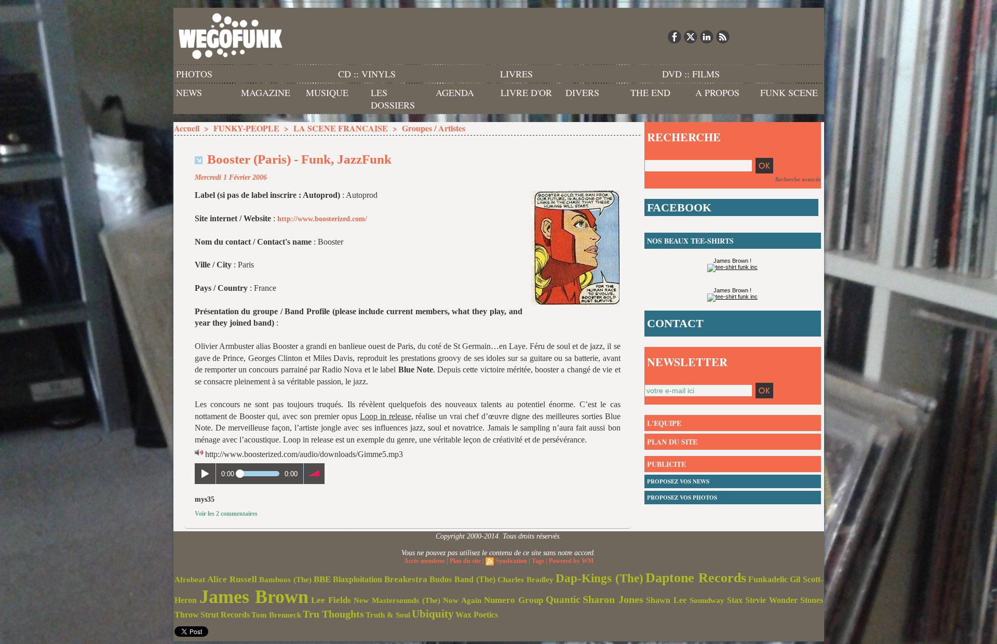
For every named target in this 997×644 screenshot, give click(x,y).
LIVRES (516, 74)
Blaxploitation (357, 579)
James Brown (253, 596)
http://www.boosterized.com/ (322, 219)
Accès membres (424, 561)
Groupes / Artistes (433, 128)
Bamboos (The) (285, 579)
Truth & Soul (388, 615)
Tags (538, 561)
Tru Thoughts (333, 614)
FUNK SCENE (789, 92)
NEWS (189, 92)
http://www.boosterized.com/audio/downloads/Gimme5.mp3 (304, 454)
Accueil (186, 128)
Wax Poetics (476, 614)
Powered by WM (571, 561)
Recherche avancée (798, 179)
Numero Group (513, 600)
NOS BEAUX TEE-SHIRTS (690, 240)
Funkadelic (768, 579)
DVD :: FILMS (691, 74)
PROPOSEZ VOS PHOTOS (682, 497)
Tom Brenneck (276, 615)
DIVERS (582, 92)
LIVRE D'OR (526, 92)
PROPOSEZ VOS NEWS (678, 481)
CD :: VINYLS (367, 74)
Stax (735, 600)
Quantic (563, 599)
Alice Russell (232, 579)
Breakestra (405, 579)
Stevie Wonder (771, 600)
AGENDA (455, 92)
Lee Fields (331, 600)
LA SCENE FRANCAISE (340, 128)
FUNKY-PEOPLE (246, 128)
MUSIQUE (327, 92)
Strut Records (225, 615)
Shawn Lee (666, 600)
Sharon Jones (613, 599)
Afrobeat (189, 579)
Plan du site (465, 561)
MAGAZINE (265, 92)
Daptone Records (695, 577)
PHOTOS (194, 74)
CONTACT (675, 323)
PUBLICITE (666, 464)
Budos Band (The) (462, 579)
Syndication (511, 561)
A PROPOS (717, 92)
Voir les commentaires (226, 513)
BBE (322, 579)
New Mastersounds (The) (397, 600)
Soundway (707, 600)
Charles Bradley (525, 579)
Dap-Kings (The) (599, 578)
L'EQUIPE (664, 423)
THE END (650, 92)
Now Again (462, 600)
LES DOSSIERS (393, 98)
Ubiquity (433, 614)
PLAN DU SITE (672, 441)
